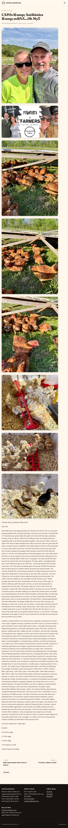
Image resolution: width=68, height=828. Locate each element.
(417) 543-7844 (29, 799)
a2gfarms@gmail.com (31, 801)
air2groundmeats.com (9, 810)
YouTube (49, 792)
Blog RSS (49, 796)
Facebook (50, 794)
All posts (6, 772)
